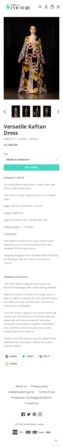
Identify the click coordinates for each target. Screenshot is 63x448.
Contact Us (31, 403)
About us (21, 386)
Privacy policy (39, 386)
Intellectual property (21, 392)
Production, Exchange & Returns (31, 397)
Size (6, 153)
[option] (16, 111)
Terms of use (46, 392)
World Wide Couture (34, 424)
